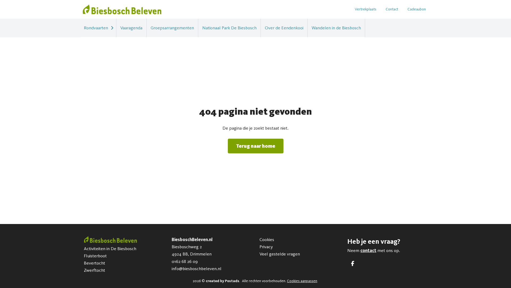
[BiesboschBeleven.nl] (122, 9)
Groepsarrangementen (172, 27)
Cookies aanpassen (302, 281)
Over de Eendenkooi (284, 27)
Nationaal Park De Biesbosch (229, 27)
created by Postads (222, 281)
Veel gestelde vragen (279, 254)
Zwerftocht (94, 270)
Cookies (266, 239)
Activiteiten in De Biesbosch (110, 248)
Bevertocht (94, 263)
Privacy (266, 246)
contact (368, 250)
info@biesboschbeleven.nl (196, 268)
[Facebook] (352, 263)
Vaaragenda (131, 27)
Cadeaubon (416, 9)
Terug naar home (255, 146)
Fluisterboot (95, 255)
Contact (392, 9)
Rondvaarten (96, 27)
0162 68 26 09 (185, 261)
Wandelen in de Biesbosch (336, 27)
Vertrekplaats (365, 9)
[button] (112, 28)
